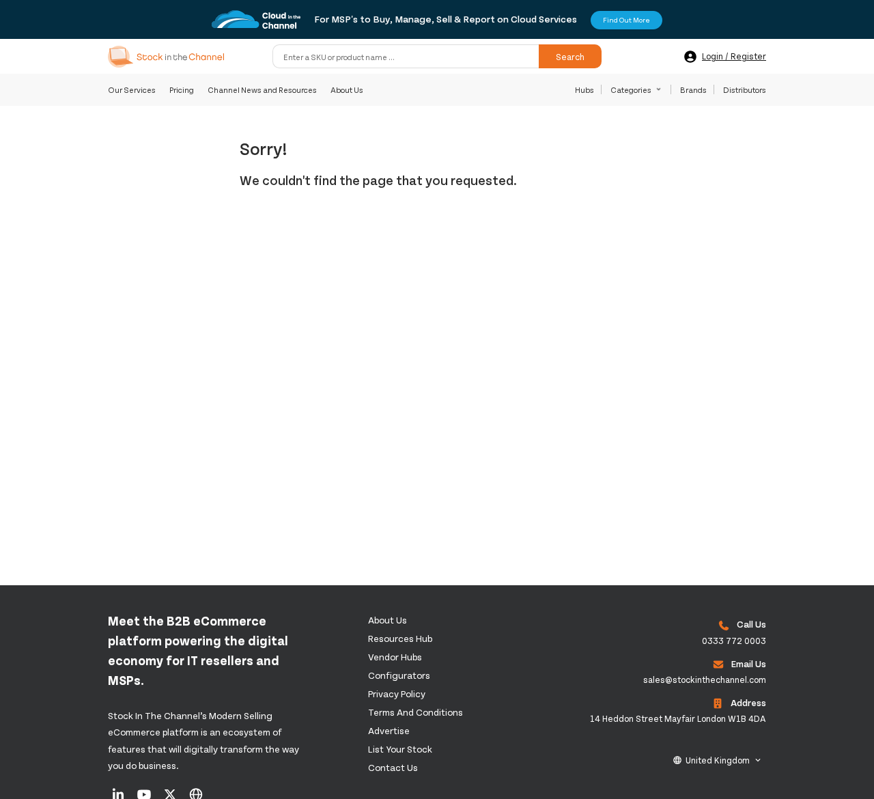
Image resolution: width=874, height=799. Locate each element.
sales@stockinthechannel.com (704, 679)
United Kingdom (718, 760)
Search (570, 56)
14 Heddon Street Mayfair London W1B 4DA (678, 718)
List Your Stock (400, 749)
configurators (399, 675)
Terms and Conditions (415, 712)
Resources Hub (400, 638)
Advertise (389, 730)
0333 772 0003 (734, 640)
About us (387, 620)
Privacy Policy (396, 693)
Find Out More (626, 20)
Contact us (393, 767)
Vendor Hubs (395, 656)
